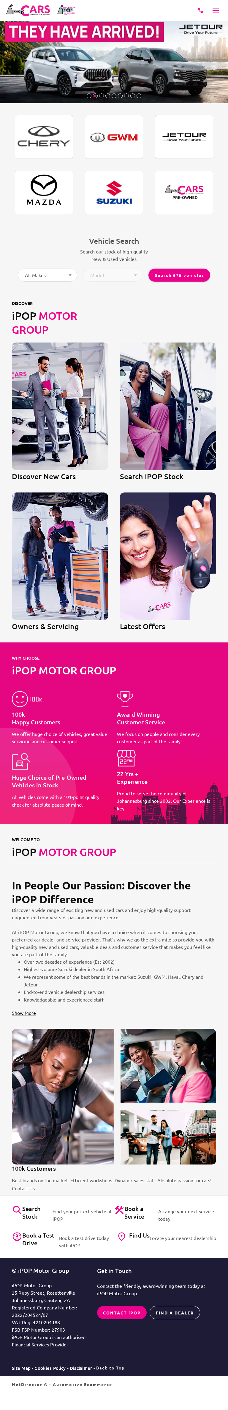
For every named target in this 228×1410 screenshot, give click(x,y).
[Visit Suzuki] (114, 192)
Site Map (21, 1368)
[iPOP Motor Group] (29, 10)
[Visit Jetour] (184, 137)
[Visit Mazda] (44, 192)
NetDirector (28, 1384)
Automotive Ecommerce (82, 1384)
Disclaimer (81, 1368)
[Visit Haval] (114, 137)
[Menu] (216, 10)
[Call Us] (200, 10)
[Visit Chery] (44, 137)
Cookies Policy (50, 1368)
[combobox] (47, 275)
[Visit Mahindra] (184, 192)
